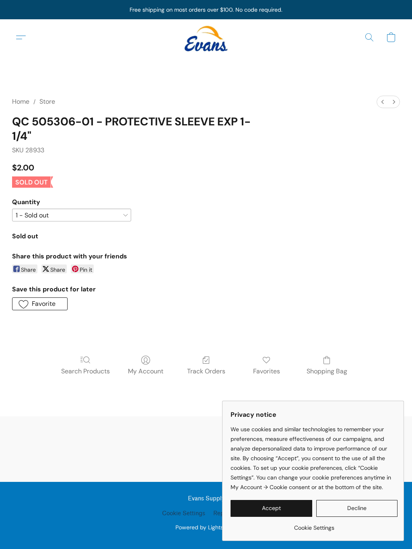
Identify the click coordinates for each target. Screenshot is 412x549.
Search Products (85, 371)
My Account (145, 371)
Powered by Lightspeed (206, 527)
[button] (206, 37)
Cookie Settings (183, 513)
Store (47, 101)
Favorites (266, 371)
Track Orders (206, 371)
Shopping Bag (327, 371)
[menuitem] (382, 102)
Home (20, 101)
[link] (314, 525)
